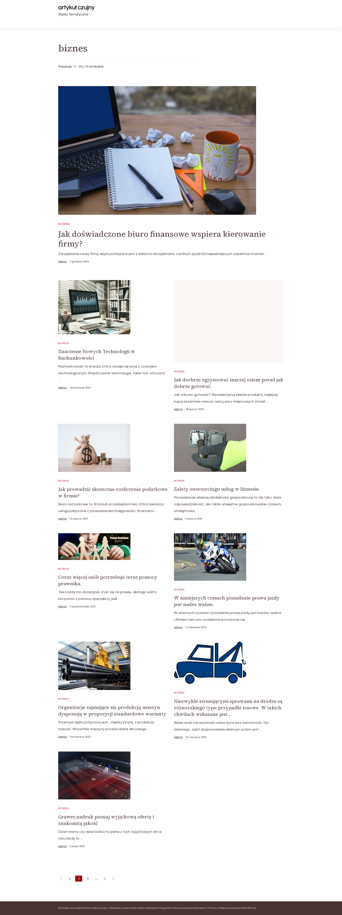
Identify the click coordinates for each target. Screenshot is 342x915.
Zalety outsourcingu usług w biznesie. (217, 489)
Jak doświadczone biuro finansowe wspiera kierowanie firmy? (162, 239)
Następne (113, 879)
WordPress (249, 908)
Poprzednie (61, 879)
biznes (64, 224)
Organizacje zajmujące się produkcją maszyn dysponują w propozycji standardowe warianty (112, 710)
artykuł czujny (76, 7)
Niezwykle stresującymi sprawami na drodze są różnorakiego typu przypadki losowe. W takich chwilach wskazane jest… (228, 707)
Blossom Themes (206, 908)
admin (62, 261)
